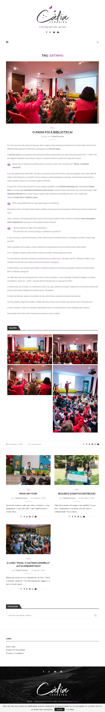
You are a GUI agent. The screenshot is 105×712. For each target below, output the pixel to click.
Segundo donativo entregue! (77, 493)
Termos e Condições (15, 653)
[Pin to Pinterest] (92, 444)
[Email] (58, 32)
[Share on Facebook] (86, 444)
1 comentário (35, 444)
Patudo (75, 701)
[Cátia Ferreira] (52, 14)
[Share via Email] (98, 444)
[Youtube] (54, 32)
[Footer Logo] (52, 689)
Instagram (24, 272)
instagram (55, 262)
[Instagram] (50, 32)
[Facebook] (46, 32)
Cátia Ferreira (58, 136)
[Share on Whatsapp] (95, 444)
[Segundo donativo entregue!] (76, 470)
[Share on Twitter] (89, 444)
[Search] (97, 42)
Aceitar (59, 709)
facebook (45, 262)
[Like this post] (83, 444)
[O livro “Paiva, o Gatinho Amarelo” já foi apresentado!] (28, 539)
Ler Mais (70, 709)
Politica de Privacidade (15, 650)
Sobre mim (10, 647)
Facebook (15, 272)
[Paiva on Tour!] (28, 470)
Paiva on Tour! (28, 493)
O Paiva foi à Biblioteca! (52, 132)
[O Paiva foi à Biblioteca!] (52, 62)
